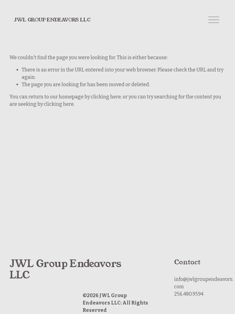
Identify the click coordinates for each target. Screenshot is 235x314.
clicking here (106, 97)
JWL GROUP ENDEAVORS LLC (52, 19)
